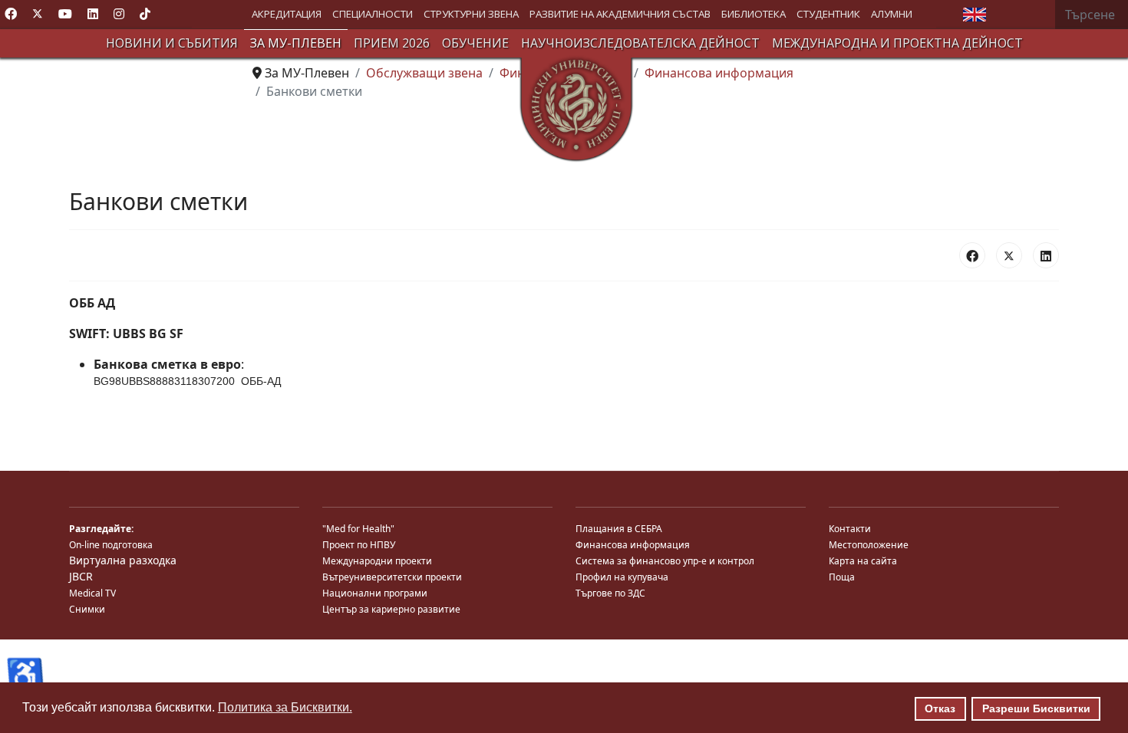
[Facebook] (11, 13)
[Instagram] (119, 13)
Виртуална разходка (122, 560)
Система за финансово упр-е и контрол (665, 560)
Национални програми (374, 593)
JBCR (81, 576)
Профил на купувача (622, 576)
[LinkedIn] (1046, 255)
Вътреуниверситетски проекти (392, 576)
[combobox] (1091, 14)
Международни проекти (377, 560)
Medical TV (92, 593)
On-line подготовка (111, 544)
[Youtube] (65, 13)
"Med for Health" (358, 528)
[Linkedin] (92, 13)
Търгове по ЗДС (610, 593)
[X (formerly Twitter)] (1009, 255)
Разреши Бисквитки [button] (1036, 708)
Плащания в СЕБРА (619, 528)
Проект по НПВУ (358, 544)
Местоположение (869, 544)
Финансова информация (633, 544)
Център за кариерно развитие (391, 609)
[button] (287, 14)
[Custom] (145, 13)
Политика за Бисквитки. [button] (285, 707)
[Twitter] (37, 13)
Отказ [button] (940, 708)
